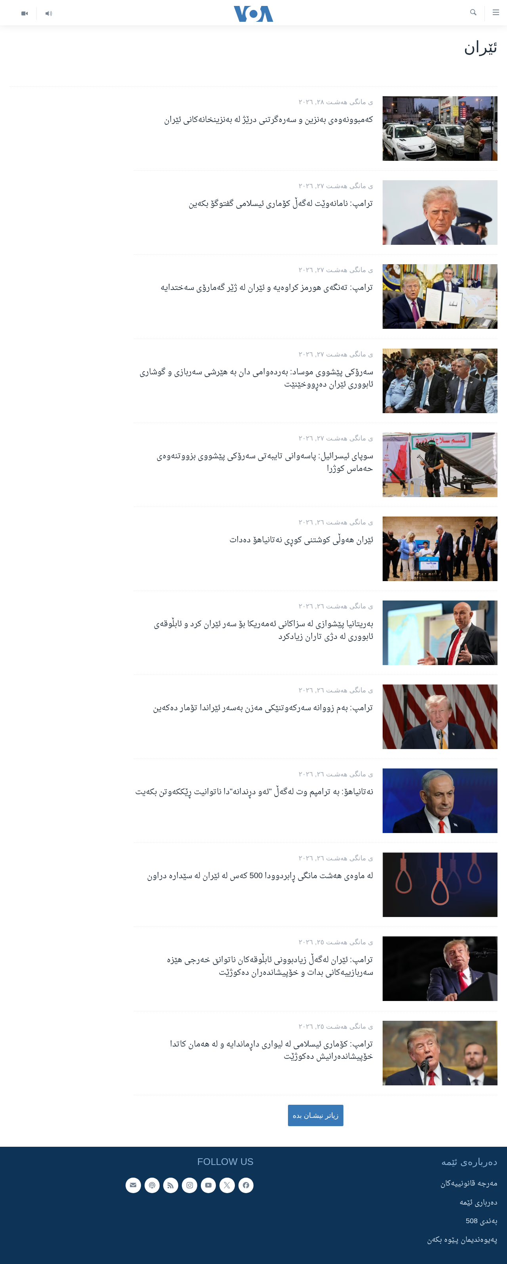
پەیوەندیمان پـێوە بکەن (462, 1240)
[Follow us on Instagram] (189, 1185)
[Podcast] (152, 1185)
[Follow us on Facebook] (246, 1185)
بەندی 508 (481, 1221)
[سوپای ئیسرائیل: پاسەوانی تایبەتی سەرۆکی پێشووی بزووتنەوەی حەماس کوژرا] (440, 465)
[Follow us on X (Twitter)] (226, 1185)
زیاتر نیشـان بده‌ (316, 1115)
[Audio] (48, 13)
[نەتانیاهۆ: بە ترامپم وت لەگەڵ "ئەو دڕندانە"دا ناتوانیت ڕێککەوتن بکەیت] (440, 800)
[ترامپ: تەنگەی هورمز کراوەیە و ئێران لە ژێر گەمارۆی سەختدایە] (440, 296)
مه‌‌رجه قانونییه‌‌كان (468, 1184)
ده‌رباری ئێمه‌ (478, 1203)
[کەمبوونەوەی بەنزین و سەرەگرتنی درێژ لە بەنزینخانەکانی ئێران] (440, 128)
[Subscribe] (133, 1185)
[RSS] (170, 1185)
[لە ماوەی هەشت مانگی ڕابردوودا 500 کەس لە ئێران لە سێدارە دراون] (440, 884)
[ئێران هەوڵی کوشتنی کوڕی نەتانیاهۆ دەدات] (440, 549)
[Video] (24, 13)
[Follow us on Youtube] (208, 1185)
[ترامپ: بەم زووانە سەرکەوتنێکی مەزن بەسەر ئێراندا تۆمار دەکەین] (440, 716)
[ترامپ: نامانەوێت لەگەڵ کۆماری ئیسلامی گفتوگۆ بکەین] (440, 212)
